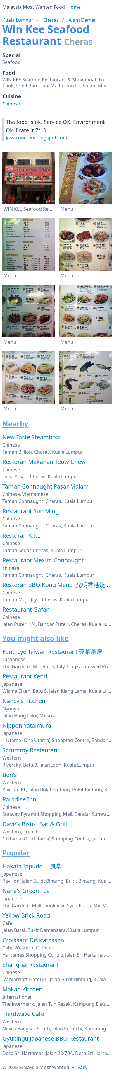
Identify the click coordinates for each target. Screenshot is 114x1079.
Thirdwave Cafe (23, 1014)
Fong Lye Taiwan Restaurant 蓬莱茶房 (52, 652)
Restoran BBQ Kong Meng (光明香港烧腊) (57, 585)
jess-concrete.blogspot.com (36, 138)
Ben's (9, 775)
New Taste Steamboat (31, 437)
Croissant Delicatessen (33, 940)
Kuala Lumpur (17, 20)
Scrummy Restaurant (30, 750)
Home (74, 7)
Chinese (11, 104)
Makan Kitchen (22, 989)
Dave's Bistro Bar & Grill (34, 824)
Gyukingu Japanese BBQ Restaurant (50, 1038)
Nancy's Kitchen (23, 701)
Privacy (79, 1067)
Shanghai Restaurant (30, 965)
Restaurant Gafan (26, 609)
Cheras (51, 20)
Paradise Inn (19, 799)
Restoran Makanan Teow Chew (44, 462)
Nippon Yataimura (26, 725)
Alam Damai (82, 20)
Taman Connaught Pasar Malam (45, 486)
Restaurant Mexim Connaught (43, 560)
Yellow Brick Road (26, 915)
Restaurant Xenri (24, 676)
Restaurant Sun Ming (30, 511)
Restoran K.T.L (21, 536)
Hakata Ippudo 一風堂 (32, 866)
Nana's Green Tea (26, 891)
